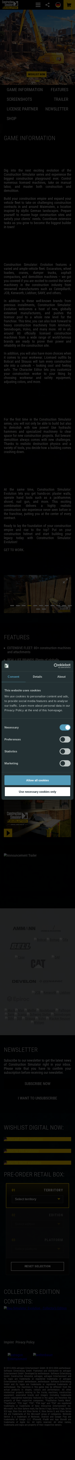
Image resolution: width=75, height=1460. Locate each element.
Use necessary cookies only (37, 791)
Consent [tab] (13, 676)
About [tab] (61, 676)
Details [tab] (37, 676)
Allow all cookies (37, 780)
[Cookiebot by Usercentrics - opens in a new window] (54, 665)
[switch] (65, 739)
